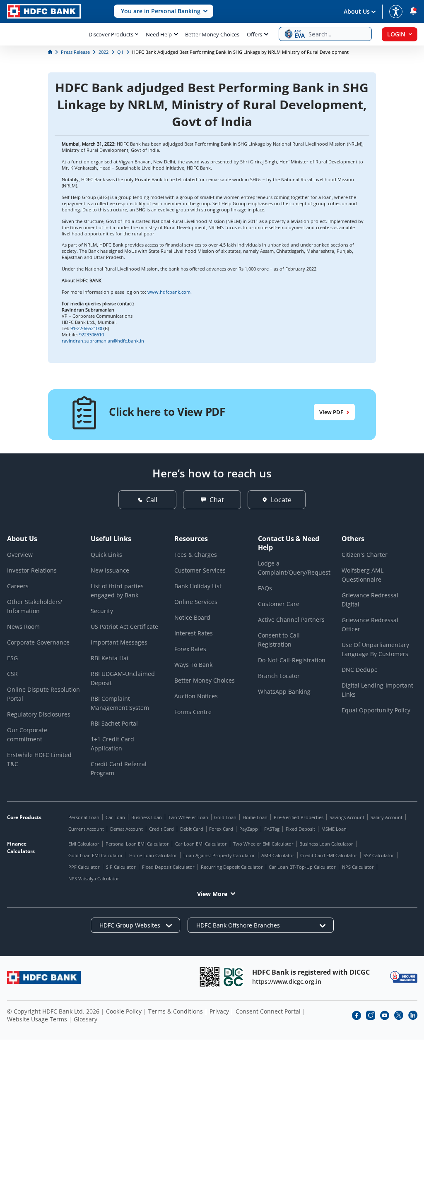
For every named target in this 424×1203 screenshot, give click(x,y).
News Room (23, 626)
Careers (18, 586)
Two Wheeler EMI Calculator (263, 844)
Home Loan (255, 817)
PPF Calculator (84, 867)
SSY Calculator (379, 855)
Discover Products (111, 34)
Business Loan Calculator (326, 844)
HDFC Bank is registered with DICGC (311, 972)
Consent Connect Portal (268, 1011)
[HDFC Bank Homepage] (50, 52)
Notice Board (192, 617)
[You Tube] (384, 1015)
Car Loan (115, 817)
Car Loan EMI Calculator (201, 844)
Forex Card (221, 829)
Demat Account (126, 829)
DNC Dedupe (360, 669)
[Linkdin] (412, 1015)
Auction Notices (196, 696)
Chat (217, 499)
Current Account (86, 829)
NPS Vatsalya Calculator (93, 878)
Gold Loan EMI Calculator (95, 855)
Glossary (85, 1019)
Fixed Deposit (300, 829)
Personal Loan (83, 817)
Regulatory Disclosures (38, 714)
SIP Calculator (121, 867)
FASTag (271, 829)
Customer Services (200, 570)
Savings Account (347, 817)
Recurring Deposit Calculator (232, 867)
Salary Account (386, 817)
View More (212, 894)
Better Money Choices (212, 34)
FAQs (265, 588)
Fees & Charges (195, 554)
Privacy (219, 1011)
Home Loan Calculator (153, 855)
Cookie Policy (124, 1011)
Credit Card (161, 829)
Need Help (159, 34)
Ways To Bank (193, 665)
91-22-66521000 (87, 328)
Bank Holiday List (198, 586)
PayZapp (248, 829)
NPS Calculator (358, 867)
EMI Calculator (83, 844)
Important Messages (119, 642)
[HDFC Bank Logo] (44, 11)
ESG (12, 658)
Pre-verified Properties (298, 817)
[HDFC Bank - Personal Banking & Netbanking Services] (44, 977)
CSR (12, 674)
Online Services (195, 602)
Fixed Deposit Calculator (168, 867)
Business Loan (146, 817)
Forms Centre (193, 712)
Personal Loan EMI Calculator (137, 844)
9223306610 (91, 334)
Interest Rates (193, 633)
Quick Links (106, 554)
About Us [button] (357, 11)
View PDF (331, 412)
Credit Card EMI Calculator (328, 855)
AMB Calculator (277, 855)
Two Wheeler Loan (188, 817)
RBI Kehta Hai (109, 658)
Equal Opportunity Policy (376, 710)
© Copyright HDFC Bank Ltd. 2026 (53, 1011)
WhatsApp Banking (284, 691)
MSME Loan (334, 829)
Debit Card (191, 829)
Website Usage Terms (37, 1019)
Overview (20, 554)
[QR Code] (209, 976)
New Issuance (110, 570)
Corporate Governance (38, 642)
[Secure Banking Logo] (403, 977)
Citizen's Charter (365, 554)
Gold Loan (225, 817)
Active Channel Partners (291, 619)
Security (102, 611)
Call (151, 499)
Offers (254, 34)
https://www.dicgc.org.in (286, 981)
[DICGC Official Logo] (233, 976)
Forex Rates (190, 649)
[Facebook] (356, 1015)
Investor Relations (32, 570)
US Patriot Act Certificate (124, 626)
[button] (163, 11)
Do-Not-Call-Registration (291, 660)
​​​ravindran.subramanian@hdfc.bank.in (103, 341)
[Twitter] (398, 1015)
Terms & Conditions (175, 1011)
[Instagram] (370, 1015)
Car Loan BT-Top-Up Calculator (302, 867)
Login (396, 34)
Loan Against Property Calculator (219, 855)
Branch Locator (279, 676)
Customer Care (278, 604)
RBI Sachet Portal (114, 723)
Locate (281, 499)
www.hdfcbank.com (168, 292)
